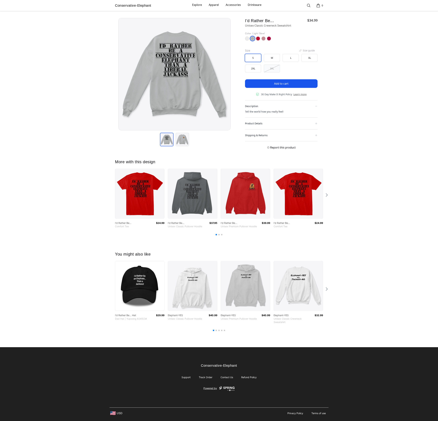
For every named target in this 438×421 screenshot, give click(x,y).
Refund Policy (249, 377)
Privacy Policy (295, 413)
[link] (139, 193)
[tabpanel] (174, 74)
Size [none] (247, 50)
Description (251, 106)
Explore (197, 5)
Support (186, 377)
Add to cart (281, 83)
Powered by (210, 388)
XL (309, 57)
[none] (307, 50)
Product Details (253, 123)
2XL (253, 68)
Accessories (233, 5)
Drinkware (254, 5)
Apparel (214, 5)
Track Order (205, 377)
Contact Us (227, 377)
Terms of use (318, 413)
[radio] (253, 58)
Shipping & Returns (256, 135)
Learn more (300, 94)
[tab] (166, 139)
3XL (272, 68)
